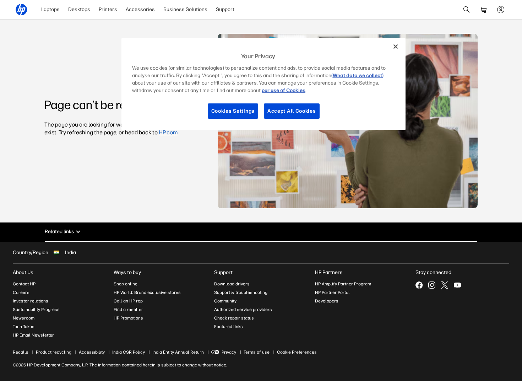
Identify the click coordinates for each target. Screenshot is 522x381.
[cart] (483, 9)
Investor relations (30, 301)
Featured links (228, 326)
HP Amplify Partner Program (343, 283)
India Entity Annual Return (178, 352)
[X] (444, 285)
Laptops (50, 9)
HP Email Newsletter (33, 335)
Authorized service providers (243, 309)
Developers (326, 301)
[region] (263, 84)
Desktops (79, 9)
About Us (23, 272)
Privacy (229, 352)
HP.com (168, 132)
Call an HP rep (128, 301)
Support (225, 9)
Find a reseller (128, 309)
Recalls (20, 352)
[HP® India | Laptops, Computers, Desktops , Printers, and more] (21, 9)
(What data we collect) (357, 76)
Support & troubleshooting (240, 292)
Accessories (140, 9)
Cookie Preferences (297, 352)
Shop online (125, 283)
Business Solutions (185, 9)
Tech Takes (23, 326)
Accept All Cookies (291, 111)
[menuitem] (50, 9)
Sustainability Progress (36, 309)
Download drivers (232, 283)
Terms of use (257, 352)
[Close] (395, 46)
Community (225, 301)
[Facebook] (419, 285)
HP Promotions (128, 318)
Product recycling (53, 352)
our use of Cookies (283, 90)
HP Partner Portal (332, 292)
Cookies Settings (233, 111)
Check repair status (234, 318)
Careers (21, 292)
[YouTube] (457, 285)
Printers (108, 9)
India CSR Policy (128, 352)
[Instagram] (431, 285)
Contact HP (24, 283)
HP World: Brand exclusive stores (147, 292)
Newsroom (23, 318)
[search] (466, 9)
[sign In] (500, 9)
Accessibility (92, 352)
